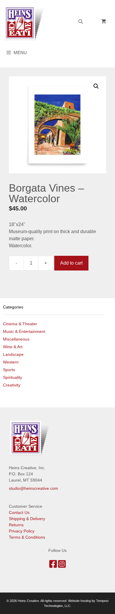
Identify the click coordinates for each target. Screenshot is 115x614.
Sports (9, 369)
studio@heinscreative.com (33, 488)
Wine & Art (12, 346)
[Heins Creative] (25, 22)
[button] (96, 86)
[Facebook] (53, 565)
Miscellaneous (16, 339)
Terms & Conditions (27, 537)
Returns (16, 524)
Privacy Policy (21, 531)
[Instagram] (62, 565)
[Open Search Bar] (80, 21)
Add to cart (71, 262)
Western (11, 362)
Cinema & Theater (20, 323)
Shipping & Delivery (27, 518)
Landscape (13, 354)
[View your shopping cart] (103, 21)
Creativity (11, 385)
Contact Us (19, 512)
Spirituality (12, 377)
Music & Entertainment (24, 331)
